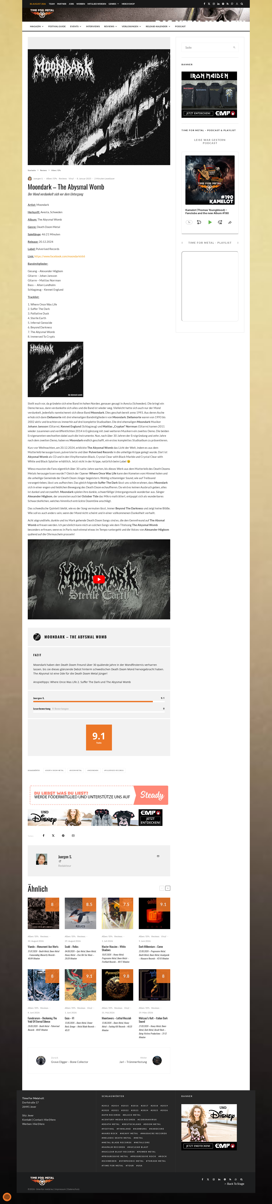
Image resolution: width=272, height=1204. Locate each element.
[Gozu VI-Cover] (80, 985)
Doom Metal (76, 770)
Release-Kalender (156, 26)
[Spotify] (223, 4)
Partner (61, 4)
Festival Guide (57, 26)
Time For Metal (113, 1165)
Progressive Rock (144, 1156)
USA (140, 1165)
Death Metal (111, 1124)
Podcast (180, 26)
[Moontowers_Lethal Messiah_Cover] (117, 985)
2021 (116, 1110)
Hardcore (157, 1129)
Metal (139, 1138)
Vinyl (71, 178)
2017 (145, 1106)
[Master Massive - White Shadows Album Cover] (117, 913)
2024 (145, 1110)
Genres (112, 4)
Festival (108, 1129)
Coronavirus (148, 1119)
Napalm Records (114, 1147)
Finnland (124, 1129)
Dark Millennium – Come (151, 946)
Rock (163, 1156)
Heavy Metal (130, 1133)
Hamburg (141, 1129)
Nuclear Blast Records (119, 1152)
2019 (165, 1106)
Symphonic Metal (132, 1161)
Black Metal (132, 1115)
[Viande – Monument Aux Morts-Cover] (43, 913)
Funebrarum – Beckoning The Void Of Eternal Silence (42, 1019)
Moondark (93, 770)
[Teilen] (43, 835)
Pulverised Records (114, 770)
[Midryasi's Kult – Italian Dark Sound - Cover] (154, 985)
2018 (155, 1106)
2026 (165, 1110)
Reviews (109, 26)
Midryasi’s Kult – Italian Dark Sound (153, 1019)
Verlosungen (130, 26)
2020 (106, 1110)
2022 (126, 1110)
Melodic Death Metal (117, 1138)
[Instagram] (213, 4)
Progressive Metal (115, 1156)
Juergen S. (38, 178)
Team (52, 4)
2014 (116, 1106)
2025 (155, 1110)
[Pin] (63, 835)
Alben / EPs (51, 178)
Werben (80, 4)
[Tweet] (53, 835)
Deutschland (132, 1124)
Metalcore (142, 1142)
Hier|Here (50, 1119)
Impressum (60, 1189)
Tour (130, 1165)
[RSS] (227, 4)
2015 (126, 1106)
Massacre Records (154, 1133)
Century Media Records (119, 1119)
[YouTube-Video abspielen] (99, 579)
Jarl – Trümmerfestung (133, 1059)
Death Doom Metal (55, 770)
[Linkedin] (218, 4)
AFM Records (111, 1115)
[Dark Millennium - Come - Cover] (154, 913)
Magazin (35, 26)
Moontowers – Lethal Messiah (116, 1018)
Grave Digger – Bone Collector (69, 1059)
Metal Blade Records (117, 1142)
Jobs (71, 4)
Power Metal (147, 1152)
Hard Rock (110, 1133)
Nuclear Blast (138, 1147)
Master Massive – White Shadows (114, 948)
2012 (106, 1106)
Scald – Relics (71, 946)
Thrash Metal (157, 1161)
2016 (136, 1106)
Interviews (93, 26)
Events (74, 26)
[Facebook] (204, 4)
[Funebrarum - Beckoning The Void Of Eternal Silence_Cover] (43, 985)
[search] (234, 47)
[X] (208, 4)
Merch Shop (128, 4)
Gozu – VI (69, 1018)
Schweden (110, 1161)
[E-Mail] (73, 835)
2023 (136, 1110)
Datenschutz (73, 1189)
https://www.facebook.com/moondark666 (59, 256)
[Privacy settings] (7, 1197)
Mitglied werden (97, 4)
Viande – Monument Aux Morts (43, 946)
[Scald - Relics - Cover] (80, 913)
